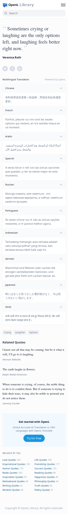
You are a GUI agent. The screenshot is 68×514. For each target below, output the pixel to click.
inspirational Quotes (13, 464)
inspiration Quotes (12, 477)
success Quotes (43, 468)
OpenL (62, 79)
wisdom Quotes (11, 489)
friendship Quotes (44, 464)
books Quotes (9, 472)
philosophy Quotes (44, 481)
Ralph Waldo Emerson (14, 374)
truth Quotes (41, 485)
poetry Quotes (42, 489)
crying (7, 332)
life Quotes (40, 459)
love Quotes (9, 459)
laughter (20, 332)
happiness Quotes (44, 477)
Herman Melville (11, 359)
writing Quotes (10, 485)
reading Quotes (43, 472)
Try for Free (34, 438)
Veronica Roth (11, 57)
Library (26, 4)
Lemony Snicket (11, 403)
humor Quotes (10, 468)
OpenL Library (29, 508)
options (33, 332)
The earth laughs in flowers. (19, 369)
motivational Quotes (13, 481)
